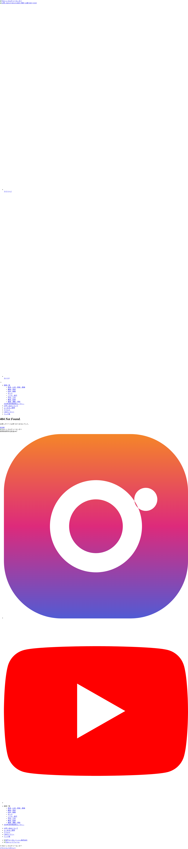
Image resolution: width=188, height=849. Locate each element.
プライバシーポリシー (8, 848)
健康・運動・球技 (14, 401)
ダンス (10, 393)
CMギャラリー (9, 412)
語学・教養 (12, 391)
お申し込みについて (11, 406)
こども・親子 (12, 395)
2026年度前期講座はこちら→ (14, 404)
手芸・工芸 (12, 397)
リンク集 (7, 414)
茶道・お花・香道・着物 (16, 387)
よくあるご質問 (9, 408)
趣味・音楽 (12, 389)
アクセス (7, 410)
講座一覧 (7, 385)
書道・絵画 (12, 399)
